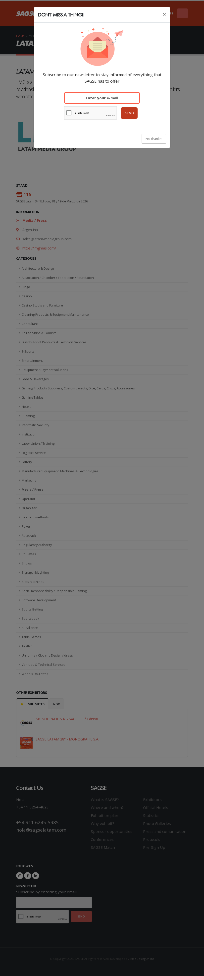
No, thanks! (154, 138)
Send (129, 113)
